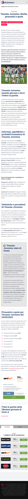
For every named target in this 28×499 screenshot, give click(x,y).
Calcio (4, 22)
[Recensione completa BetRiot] (6, 453)
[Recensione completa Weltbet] (6, 459)
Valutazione (19, 379)
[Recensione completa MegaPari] (6, 440)
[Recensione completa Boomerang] (6, 446)
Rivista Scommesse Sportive (15, 22)
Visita (14, 397)
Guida (15, 125)
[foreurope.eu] (8, 2)
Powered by (4, 416)
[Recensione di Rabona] (6, 466)
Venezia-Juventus (15, 368)
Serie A (4, 24)
